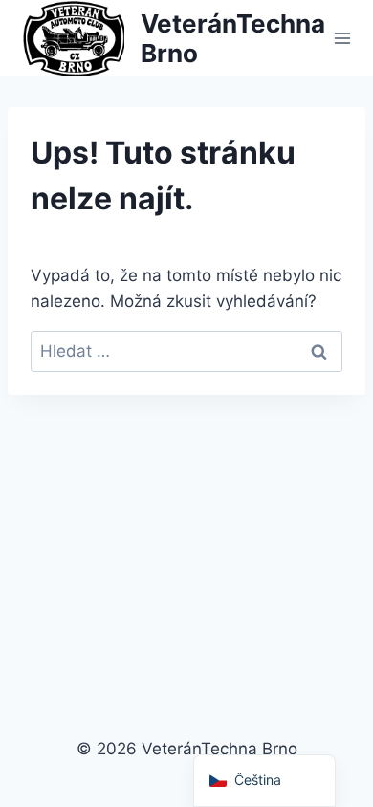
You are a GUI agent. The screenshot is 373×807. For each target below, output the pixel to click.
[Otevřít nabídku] (343, 38)
